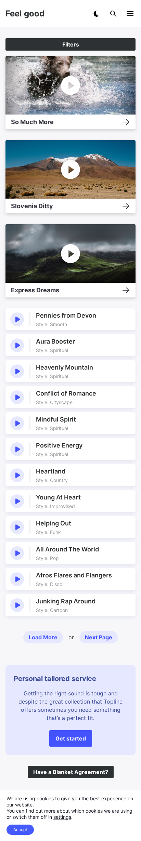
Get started (70, 738)
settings (62, 817)
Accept (20, 829)
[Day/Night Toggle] (96, 14)
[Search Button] (113, 14)
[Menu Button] (130, 13)
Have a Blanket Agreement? (70, 772)
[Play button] (17, 319)
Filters (70, 44)
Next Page (98, 637)
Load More (43, 637)
